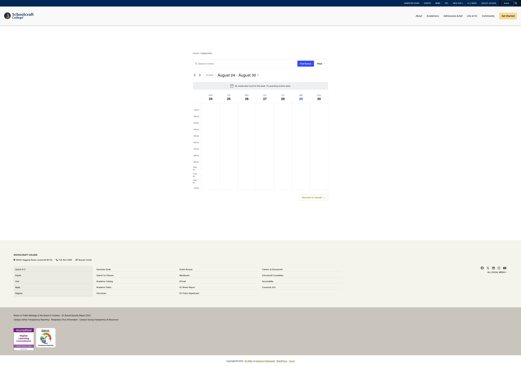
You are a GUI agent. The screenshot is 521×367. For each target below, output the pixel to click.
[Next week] (199, 75)
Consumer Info (269, 287)
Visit (17, 281)
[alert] (260, 86)
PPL (446, 3)
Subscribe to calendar (312, 197)
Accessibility (267, 281)
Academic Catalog (104, 281)
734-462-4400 (65, 260)
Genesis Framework (265, 361)
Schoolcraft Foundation (272, 275)
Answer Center (85, 260)
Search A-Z (20, 269)
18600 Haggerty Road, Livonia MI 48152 (34, 260)
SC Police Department (189, 293)
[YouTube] (504, 268)
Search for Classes (105, 275)
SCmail (182, 281)
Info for (457, 3)
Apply (17, 287)
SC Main (249, 361)
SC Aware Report (187, 287)
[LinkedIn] (493, 268)
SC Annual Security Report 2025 (76, 315)
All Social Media (496, 272)
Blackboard (184, 275)
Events (427, 3)
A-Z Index (472, 3)
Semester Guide (411, 3)
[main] (260, 133)
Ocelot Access (488, 3)
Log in (292, 361)
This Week (209, 75)
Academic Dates (103, 287)
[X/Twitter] (487, 268)
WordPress (282, 361)
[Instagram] (498, 268)
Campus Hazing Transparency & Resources (98, 319)
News (438, 3)
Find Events (305, 63)
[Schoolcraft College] (19, 14)
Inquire (18, 275)
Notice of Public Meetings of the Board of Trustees (37, 315)
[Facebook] (482, 268)
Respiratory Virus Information (64, 319)
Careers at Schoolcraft (272, 269)
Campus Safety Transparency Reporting (31, 319)
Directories (101, 293)
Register (19, 293)
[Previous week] (194, 75)
